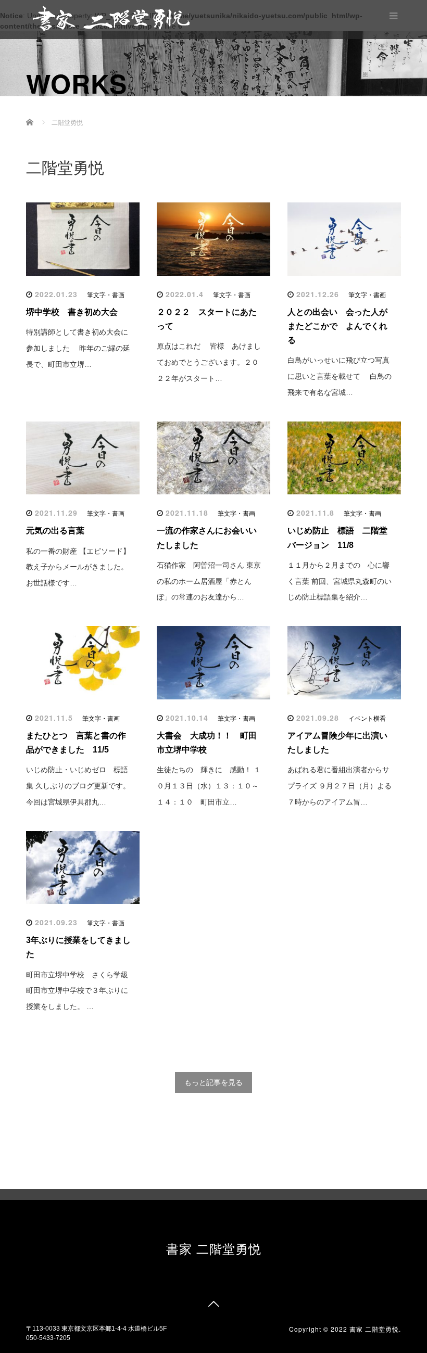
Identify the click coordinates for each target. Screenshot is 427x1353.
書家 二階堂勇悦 (213, 1248)
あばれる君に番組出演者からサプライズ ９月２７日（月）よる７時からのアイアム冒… (339, 785)
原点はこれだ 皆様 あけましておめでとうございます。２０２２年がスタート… (209, 362)
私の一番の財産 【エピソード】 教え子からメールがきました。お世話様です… (78, 567)
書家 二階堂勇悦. (375, 1328)
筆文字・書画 (105, 295)
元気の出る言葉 (59, 530)
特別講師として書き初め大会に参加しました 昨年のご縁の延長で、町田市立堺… (78, 348)
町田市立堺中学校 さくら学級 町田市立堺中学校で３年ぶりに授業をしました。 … (77, 991)
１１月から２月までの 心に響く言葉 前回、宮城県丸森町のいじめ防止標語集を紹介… (339, 581)
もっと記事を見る (213, 1082)
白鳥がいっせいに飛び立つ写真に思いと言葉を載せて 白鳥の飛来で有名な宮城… (339, 376)
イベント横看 (367, 718)
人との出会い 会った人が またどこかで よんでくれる (341, 326)
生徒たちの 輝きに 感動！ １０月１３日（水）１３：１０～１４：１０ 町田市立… (209, 785)
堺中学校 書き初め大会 (72, 312)
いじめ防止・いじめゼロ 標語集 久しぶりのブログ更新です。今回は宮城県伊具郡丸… (78, 785)
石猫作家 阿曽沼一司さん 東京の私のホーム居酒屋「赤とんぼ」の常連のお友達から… (209, 581)
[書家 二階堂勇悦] (111, 18)
